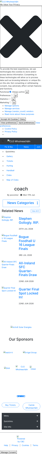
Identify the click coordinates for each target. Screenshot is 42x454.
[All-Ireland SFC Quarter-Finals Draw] (10, 264)
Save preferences (26, 123)
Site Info (7, 427)
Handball (10, 170)
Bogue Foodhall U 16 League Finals (27, 243)
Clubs (9, 175)
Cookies (25, 445)
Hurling (10, 166)
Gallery (10, 156)
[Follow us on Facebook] (19, 396)
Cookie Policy (11, 129)
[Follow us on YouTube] (24, 396)
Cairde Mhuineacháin (32, 406)
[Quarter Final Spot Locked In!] (10, 289)
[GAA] (7, 368)
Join (38, 147)
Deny (22, 119)
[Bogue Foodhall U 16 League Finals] (10, 238)
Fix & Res (9, 147)
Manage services (12, 108)
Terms (35, 445)
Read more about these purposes (19, 114)
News (26, 147)
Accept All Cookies (9, 119)
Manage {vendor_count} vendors (19, 111)
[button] (21, 37)
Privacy (15, 445)
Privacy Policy (11, 131)
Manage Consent (8, 452)
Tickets (10, 161)
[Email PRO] (18, 396)
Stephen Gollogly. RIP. (29, 221)
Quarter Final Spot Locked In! (29, 293)
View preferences (8, 123)
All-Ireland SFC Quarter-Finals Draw (28, 269)
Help (6, 445)
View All (35, 211)
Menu (6, 416)
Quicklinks (8, 421)
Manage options (12, 105)
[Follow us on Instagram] (22, 396)
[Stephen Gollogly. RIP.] (10, 218)
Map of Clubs (12, 180)
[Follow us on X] (21, 396)
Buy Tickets (10, 405)
